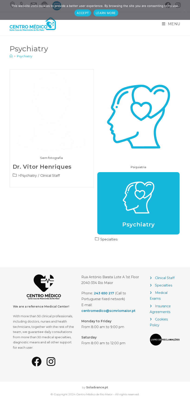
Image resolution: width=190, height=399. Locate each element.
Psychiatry (24, 56)
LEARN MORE (106, 13)
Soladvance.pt (97, 387)
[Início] (11, 56)
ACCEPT (83, 13)
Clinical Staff (164, 278)
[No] (184, 10)
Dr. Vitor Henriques (42, 166)
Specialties (163, 285)
